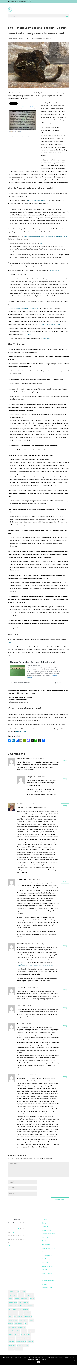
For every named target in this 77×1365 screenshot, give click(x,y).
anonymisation (29, 1295)
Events (44, 1241)
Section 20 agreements (22, 1345)
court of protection (12, 1313)
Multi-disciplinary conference (24, 1338)
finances (10, 1323)
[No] (75, 1360)
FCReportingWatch (35, 38)
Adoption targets (12, 1295)
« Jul (9, 1245)
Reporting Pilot (47, 1273)
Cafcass (32, 1298)
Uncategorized (47, 1288)
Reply (65, 760)
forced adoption (12, 1327)
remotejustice (11, 1345)
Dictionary (45, 1237)
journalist (24, 1331)
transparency (19, 1348)
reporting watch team (15, 38)
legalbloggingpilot (25, 1334)
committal (30, 1305)
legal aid (17, 1334)
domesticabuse (28, 1316)
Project (44, 1270)
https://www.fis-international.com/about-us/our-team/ (35, 965)
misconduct (11, 1338)
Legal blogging (47, 1259)
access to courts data (13, 1291)
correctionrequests (23, 1309)
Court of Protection (48, 1234)
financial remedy (19, 1323)
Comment (45, 1226)
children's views (22, 1305)
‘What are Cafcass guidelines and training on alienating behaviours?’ (45, 236)
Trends (44, 1284)
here (41, 243)
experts (31, 1320)
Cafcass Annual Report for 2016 (38, 200)
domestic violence (12, 1320)
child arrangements (23, 1302)
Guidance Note (47, 1255)
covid (20, 1313)
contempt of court (12, 1309)
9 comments (47, 38)
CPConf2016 (27, 1313)
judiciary (10, 1334)
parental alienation (21, 1341)
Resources (45, 1277)
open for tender (54, 270)
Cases (44, 1223)
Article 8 (10, 1298)
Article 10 (17, 1298)
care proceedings (12, 1302)
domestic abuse (18, 1316)
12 (14, 1232)
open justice (11, 1341)
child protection (12, 1305)
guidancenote (21, 1327)
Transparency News (48, 1280)
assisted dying (24, 1298)
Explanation (46, 1244)
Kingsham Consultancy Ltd (51, 324)
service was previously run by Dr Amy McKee (24, 308)
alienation (21, 1295)
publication (30, 1341)
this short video (45, 338)
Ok (38, 1362)
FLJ (26, 1323)
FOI (42, 38)
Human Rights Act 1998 (14, 1331)
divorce (10, 1316)
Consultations (46, 1230)
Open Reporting (47, 1266)
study (61, 93)
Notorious (45, 1262)
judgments (31, 1331)
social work (11, 1348)
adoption (23, 1291)
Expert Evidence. (23, 1320)
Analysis (44, 1219)
